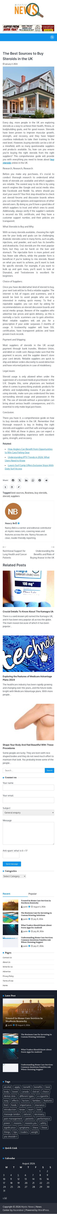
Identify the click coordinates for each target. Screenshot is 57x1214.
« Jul (5, 1198)
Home (5, 985)
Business (29, 492)
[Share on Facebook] (13, 480)
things (7, 1132)
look (39, 1109)
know (22, 1109)
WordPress (43, 1210)
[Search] (52, 37)
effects (15, 1100)
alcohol (7, 1087)
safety (43, 1123)
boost (15, 1091)
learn (30, 1109)
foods (13, 1105)
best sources (17, 492)
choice (45, 1091)
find (6, 1105)
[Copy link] (18, 487)
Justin (25, 907)
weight (34, 1132)
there (35, 1127)
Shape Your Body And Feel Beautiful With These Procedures (28, 746)
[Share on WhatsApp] (33, 480)
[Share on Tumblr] (5, 487)
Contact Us (7, 957)
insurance (40, 1105)
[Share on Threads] (12, 487)
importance (25, 1105)
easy (6, 1100)
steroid (6, 496)
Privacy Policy (8, 976)
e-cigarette (42, 1096)
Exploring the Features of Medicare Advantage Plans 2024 (27, 678)
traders (24, 1132)
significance (10, 1127)
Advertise (7, 971)
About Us (6, 962)
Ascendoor (18, 1210)
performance (43, 1118)
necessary (39, 1114)
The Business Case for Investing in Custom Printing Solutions (36, 914)
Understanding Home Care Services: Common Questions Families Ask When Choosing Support (37, 940)
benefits (38, 1087)
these (44, 1127)
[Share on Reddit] (46, 480)
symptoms (24, 1127)
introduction (10, 1109)
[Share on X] (19, 480)
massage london (12, 1114)
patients (30, 1118)
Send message (12, 864)
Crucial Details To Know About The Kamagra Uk (28, 611)
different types (26, 1096)
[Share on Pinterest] (39, 480)
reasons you (31, 1123)
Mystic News (27, 1206)
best (48, 1087)
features (48, 1100)
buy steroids (41, 492)
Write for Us (8, 967)
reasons (17, 1123)
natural (27, 1114)
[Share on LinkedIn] (26, 480)
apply (17, 1087)
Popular (32, 893)
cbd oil (35, 1091)
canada (25, 1091)
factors (25, 1100)
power (7, 1123)
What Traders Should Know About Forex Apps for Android (36, 926)
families (36, 1100)
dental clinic (10, 1096)
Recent (6, 893)
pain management (13, 1118)
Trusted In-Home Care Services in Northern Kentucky (36, 902)
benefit (27, 1087)
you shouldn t (10, 1136)
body (6, 1091)
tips (15, 1132)
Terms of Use (8, 981)
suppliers (15, 496)
